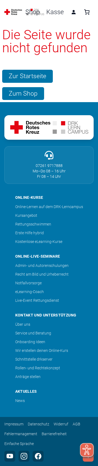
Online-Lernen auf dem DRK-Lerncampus (49, 207)
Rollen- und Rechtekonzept (37, 368)
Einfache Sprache (19, 443)
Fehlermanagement (20, 434)
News (20, 400)
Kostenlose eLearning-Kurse (38, 241)
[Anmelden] (73, 12)
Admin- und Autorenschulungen (42, 265)
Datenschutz (38, 424)
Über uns (22, 324)
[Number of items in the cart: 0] (87, 12)
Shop (32, 12)
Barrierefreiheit (54, 434)
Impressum (13, 424)
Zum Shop (23, 93)
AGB (76, 424)
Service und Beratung (33, 333)
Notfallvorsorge (28, 283)
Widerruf (61, 424)
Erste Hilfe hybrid (29, 233)
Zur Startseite (27, 76)
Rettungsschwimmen (33, 224)
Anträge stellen (28, 376)
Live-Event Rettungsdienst (37, 300)
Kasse (55, 12)
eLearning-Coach (29, 292)
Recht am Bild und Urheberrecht (42, 274)
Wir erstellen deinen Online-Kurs (41, 350)
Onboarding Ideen (30, 342)
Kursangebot (26, 215)
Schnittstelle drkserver (34, 359)
